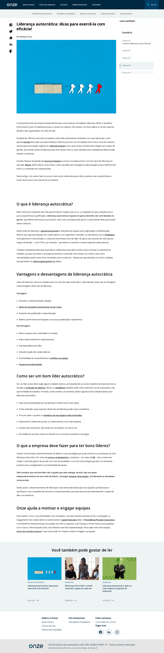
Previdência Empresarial (42, 13)
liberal (28, 165)
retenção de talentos (35, 387)
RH (94, 457)
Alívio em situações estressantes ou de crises (40, 307)
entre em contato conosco (29, 531)
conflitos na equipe (59, 358)
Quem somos (28, 4)
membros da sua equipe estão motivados (63, 415)
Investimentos (126, 13)
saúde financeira (69, 520)
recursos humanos (52, 161)
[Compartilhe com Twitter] (10, 31)
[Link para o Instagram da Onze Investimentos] (117, 632)
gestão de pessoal (49, 231)
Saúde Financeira (108, 13)
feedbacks (110, 234)
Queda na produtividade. (30, 364)
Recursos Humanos (88, 13)
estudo (27, 142)
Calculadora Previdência (79, 622)
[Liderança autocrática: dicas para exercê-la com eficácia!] (44, 568)
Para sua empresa (47, 4)
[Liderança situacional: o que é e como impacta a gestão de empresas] (119, 568)
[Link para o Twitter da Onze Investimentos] (108, 632)
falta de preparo (57, 146)
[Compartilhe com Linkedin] (10, 44)
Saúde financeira (79, 4)
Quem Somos (48, 622)
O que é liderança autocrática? (136, 43)
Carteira (63, 4)
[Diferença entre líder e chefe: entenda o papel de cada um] (82, 568)
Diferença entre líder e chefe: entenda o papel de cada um (79, 587)
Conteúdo (96, 4)
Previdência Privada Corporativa (100, 520)
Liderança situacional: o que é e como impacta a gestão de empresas (117, 588)
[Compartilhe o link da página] (10, 50)
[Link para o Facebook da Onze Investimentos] (100, 632)
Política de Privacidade (51, 629)
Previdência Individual (66, 13)
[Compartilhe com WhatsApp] (10, 37)
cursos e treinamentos (58, 457)
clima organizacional (42, 261)
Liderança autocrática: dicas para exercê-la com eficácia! (43, 587)
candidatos (60, 387)
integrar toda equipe (78, 476)
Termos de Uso (48, 626)
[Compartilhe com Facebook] (10, 24)
